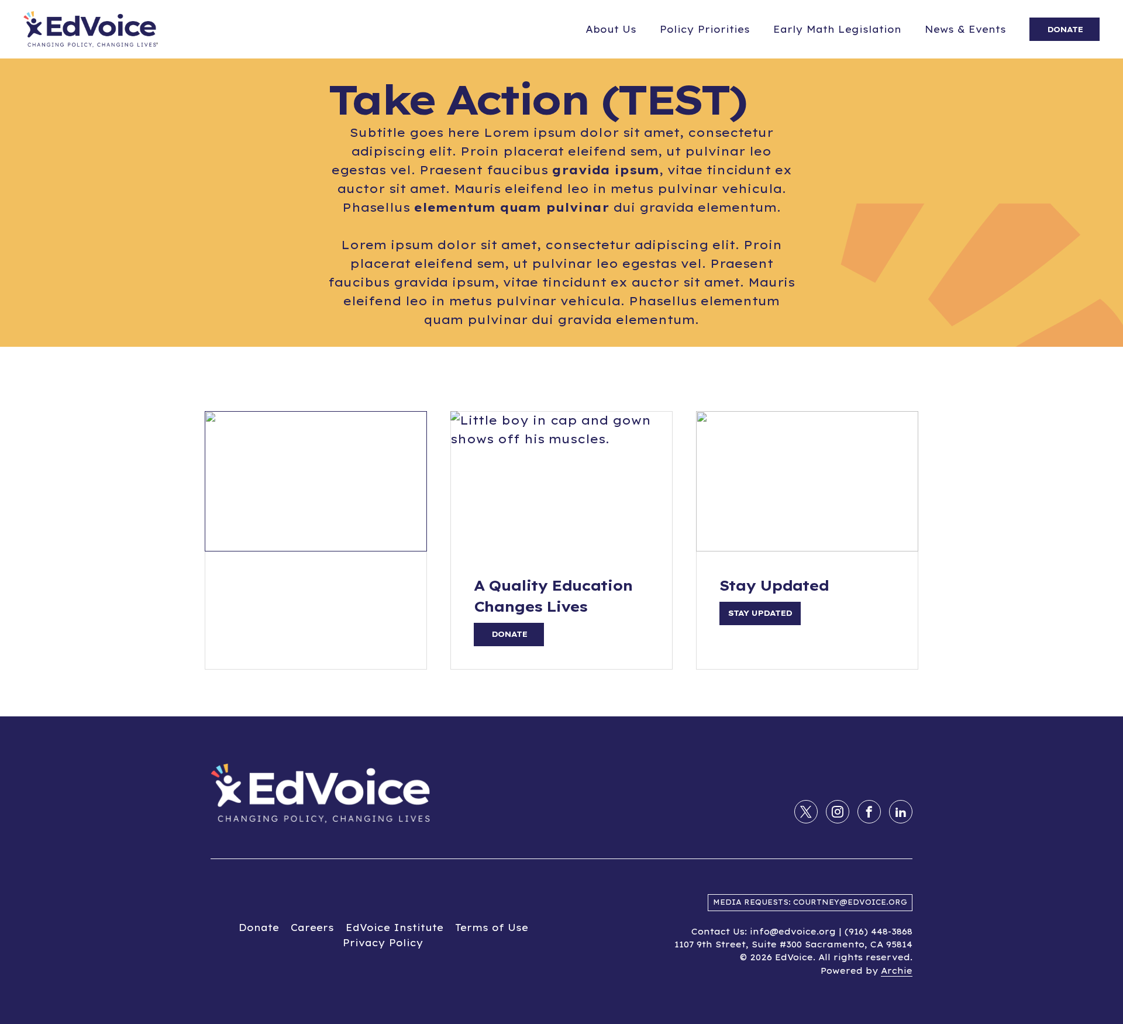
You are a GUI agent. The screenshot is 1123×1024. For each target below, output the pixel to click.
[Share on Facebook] (869, 811)
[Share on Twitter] (806, 811)
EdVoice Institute (394, 927)
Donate (259, 927)
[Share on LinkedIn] (900, 811)
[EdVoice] (90, 29)
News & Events (965, 29)
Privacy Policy (383, 943)
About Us (610, 29)
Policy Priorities (705, 29)
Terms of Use (491, 927)
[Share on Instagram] (837, 811)
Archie (896, 971)
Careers (312, 927)
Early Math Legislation (837, 29)
